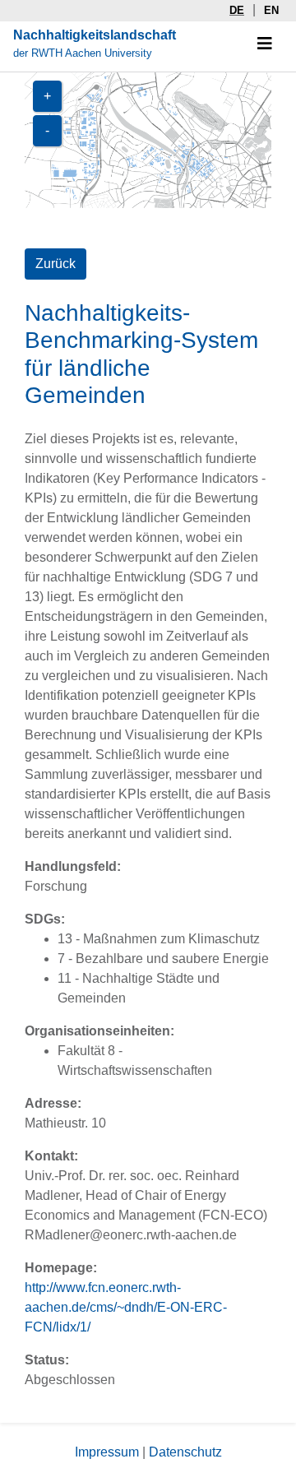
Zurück (55, 264)
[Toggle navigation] (265, 43)
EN (271, 10)
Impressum (107, 1452)
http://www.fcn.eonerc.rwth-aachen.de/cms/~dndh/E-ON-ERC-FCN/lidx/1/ (126, 1307)
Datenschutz (185, 1452)
